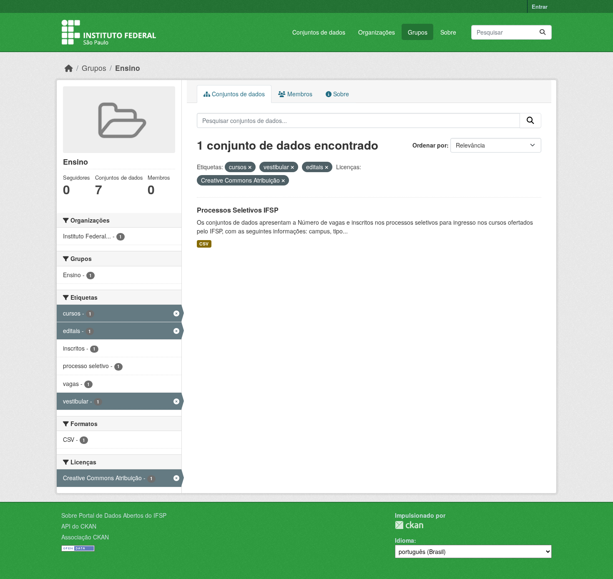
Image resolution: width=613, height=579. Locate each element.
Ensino (127, 68)
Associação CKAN (85, 537)
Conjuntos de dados (318, 32)
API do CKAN (78, 526)
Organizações (376, 32)
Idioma (404, 540)
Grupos (417, 32)
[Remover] (249, 167)
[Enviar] (542, 32)
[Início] (69, 68)
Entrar (540, 6)
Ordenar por (429, 145)
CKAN (409, 525)
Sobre (448, 32)
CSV (204, 244)
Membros (299, 94)
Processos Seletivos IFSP (238, 210)
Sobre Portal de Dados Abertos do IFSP (113, 515)
